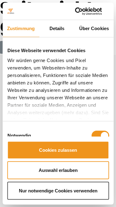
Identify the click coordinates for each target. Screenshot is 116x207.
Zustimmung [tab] (21, 28)
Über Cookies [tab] (94, 28)
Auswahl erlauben (58, 170)
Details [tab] (57, 28)
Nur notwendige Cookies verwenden (58, 190)
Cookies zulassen (58, 149)
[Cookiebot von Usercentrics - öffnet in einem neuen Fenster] (82, 11)
